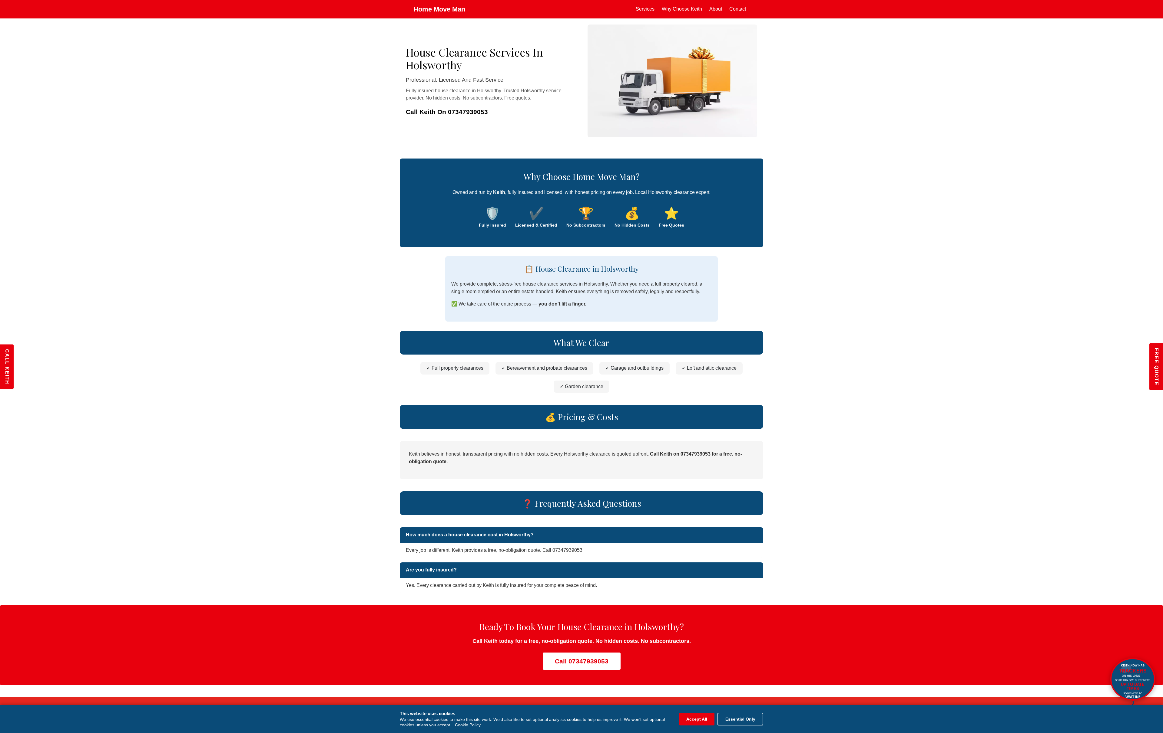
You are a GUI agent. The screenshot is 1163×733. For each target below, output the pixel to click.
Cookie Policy (468, 724)
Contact (737, 8)
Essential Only (740, 719)
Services (645, 8)
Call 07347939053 (581, 661)
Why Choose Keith (682, 8)
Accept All (696, 719)
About (715, 8)
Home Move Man (439, 9)
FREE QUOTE (1156, 366)
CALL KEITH (7, 366)
